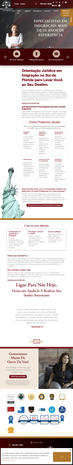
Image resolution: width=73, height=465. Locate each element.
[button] (70, 450)
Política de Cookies (8, 460)
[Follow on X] (62, 2)
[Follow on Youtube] (54, 5)
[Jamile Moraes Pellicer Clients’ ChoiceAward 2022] (44, 424)
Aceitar (62, 457)
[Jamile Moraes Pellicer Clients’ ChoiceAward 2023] (54, 424)
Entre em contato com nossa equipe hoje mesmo (44, 205)
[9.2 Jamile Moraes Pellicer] (34, 424)
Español (22, 4)
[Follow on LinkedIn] (59, 2)
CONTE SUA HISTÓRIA (18, 376)
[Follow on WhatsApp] (59, 5)
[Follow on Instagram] (56, 2)
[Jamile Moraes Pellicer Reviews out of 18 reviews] (24, 424)
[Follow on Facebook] (66, 2)
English (17, 4)
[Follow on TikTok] (53, 2)
